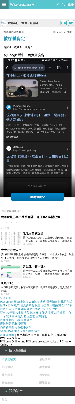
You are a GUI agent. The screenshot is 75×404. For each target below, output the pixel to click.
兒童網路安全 (23, 327)
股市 (17, 305)
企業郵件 (26, 319)
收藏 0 (17, 47)
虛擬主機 (14, 319)
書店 (43, 301)
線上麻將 (35, 312)
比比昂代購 (65, 301)
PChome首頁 (8, 301)
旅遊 (45, 309)
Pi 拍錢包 (36, 309)
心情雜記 (7, 367)
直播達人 (17, 316)
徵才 (37, 330)
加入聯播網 (54, 305)
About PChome (9, 330)
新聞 (3, 305)
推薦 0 (28, 47)
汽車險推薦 (22, 312)
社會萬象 (7, 382)
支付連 (16, 309)
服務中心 (54, 309)
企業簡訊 (41, 316)
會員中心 (65, 312)
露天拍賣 (52, 301)
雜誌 (44, 312)
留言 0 (7, 47)
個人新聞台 (27, 305)
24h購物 (34, 301)
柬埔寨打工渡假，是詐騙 (23, 23)
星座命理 (53, 312)
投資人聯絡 (27, 330)
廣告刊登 (40, 305)
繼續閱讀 (36, 197)
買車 (3, 312)
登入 (3, 298)
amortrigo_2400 (64, 32)
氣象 (10, 305)
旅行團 (10, 312)
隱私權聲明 (19, 323)
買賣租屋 (5, 309)
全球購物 (67, 305)
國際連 (25, 309)
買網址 (4, 319)
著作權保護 (7, 334)
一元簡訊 (5, 316)
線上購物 (22, 301)
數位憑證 (29, 316)
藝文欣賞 (7, 374)
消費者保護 (7, 327)
